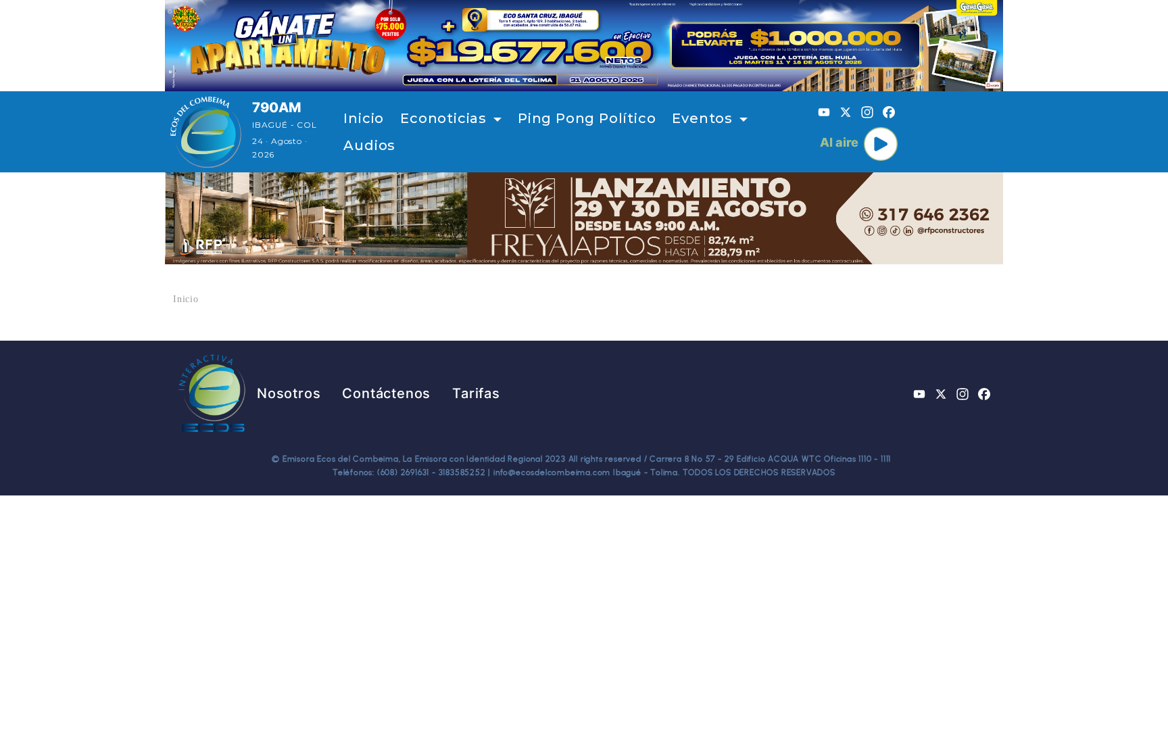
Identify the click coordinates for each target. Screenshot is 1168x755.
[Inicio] (206, 131)
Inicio (363, 118)
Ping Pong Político (587, 118)
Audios (369, 145)
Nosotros (288, 393)
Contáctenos (386, 393)
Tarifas (476, 393)
